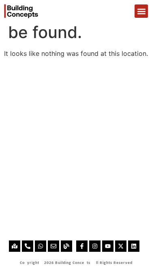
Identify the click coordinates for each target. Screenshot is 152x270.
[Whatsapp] (40, 246)
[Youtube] (107, 246)
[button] (141, 11)
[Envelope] (53, 246)
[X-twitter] (120, 246)
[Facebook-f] (82, 246)
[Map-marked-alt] (14, 246)
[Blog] (66, 246)
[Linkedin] (133, 246)
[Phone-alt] (27, 246)
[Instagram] (95, 246)
